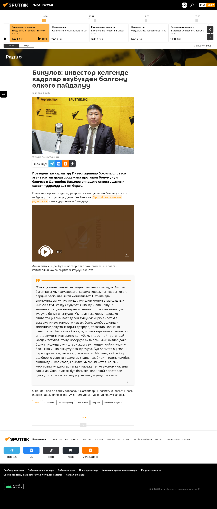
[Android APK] (13, 487)
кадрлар (96, 402)
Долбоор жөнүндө (14, 470)
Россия (99, 439)
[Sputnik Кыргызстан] (17, 7)
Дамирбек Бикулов (113, 402)
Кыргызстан (49, 402)
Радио (37, 402)
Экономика (82, 402)
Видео (159, 439)
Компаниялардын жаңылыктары (119, 470)
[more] (128, 381)
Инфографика (143, 439)
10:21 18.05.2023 (41, 92)
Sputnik (37, 157)
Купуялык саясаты (151, 470)
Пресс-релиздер (88, 470)
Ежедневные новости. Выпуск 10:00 (28, 32)
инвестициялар (66, 402)
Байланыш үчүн (66, 470)
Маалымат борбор (178, 439)
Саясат (75, 439)
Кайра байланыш (75, 474)
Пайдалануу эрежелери (41, 470)
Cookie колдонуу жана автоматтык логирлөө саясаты (33, 474)
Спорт (127, 439)
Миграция (113, 439)
